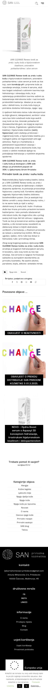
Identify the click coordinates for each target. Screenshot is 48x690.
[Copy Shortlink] (35, 282)
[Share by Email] (31, 282)
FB (24, 594)
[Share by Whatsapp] (26, 282)
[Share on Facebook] (12, 282)
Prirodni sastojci (24, 522)
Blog (24, 626)
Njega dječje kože (24, 497)
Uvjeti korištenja (24, 645)
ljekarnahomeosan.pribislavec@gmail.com (24, 571)
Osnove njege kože (24, 515)
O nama (24, 511)
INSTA (24, 598)
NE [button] (26, 686)
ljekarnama (15, 170)
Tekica (25, 530)
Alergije (24, 485)
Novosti (23, 272)
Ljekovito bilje (24, 493)
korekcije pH (18, 84)
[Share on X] (17, 282)
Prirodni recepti (24, 519)
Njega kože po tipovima (25, 504)
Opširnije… (36, 686)
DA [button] (20, 686)
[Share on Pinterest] (21, 282)
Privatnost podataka (24, 649)
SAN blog (24, 526)
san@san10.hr (24, 465)
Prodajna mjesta (24, 622)
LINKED (24, 602)
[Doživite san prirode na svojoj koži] (11, 3)
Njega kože (13, 272)
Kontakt (24, 630)
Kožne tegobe (24, 489)
